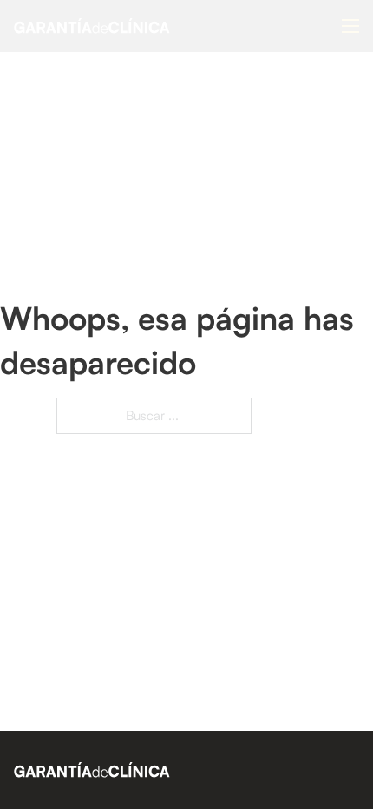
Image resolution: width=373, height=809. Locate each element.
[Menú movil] (350, 26)
